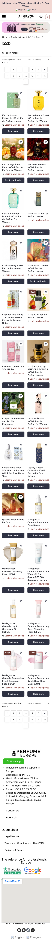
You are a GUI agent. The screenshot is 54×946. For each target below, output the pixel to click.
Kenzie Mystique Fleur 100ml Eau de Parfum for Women (12, 167)
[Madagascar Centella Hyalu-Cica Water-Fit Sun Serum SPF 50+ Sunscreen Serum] (38, 553)
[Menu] (6, 16)
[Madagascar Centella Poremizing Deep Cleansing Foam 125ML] (38, 608)
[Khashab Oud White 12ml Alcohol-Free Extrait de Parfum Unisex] (13, 299)
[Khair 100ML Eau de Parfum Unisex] (38, 198)
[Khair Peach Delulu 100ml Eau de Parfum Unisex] (38, 250)
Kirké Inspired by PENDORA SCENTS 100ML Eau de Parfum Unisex (37, 370)
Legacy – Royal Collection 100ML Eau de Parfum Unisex (36, 471)
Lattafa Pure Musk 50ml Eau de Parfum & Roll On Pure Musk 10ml (13, 471)
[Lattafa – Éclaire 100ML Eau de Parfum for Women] (38, 403)
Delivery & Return (14, 850)
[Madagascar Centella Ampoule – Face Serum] (38, 504)
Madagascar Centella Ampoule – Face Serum (37, 522)
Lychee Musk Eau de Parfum (13, 521)
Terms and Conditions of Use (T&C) (24, 843)
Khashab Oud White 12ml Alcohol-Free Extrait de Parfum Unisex (12, 319)
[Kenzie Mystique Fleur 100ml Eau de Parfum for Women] (13, 149)
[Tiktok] (28, 930)
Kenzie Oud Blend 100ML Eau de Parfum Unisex (36, 167)
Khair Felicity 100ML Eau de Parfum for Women (13, 268)
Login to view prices (14, 125)
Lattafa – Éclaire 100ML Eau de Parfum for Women (37, 421)
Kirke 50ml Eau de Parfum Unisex (37, 316)
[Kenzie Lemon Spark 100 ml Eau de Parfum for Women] (38, 100)
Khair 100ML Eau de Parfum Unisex (37, 215)
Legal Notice (11, 836)
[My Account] (41, 17)
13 (32, 76)
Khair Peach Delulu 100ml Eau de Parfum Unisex (37, 268)
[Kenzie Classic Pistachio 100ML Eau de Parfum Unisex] (13, 100)
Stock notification (13, 180)
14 (38, 76)
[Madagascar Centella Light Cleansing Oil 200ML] (13, 608)
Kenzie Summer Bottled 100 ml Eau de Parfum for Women (12, 217)
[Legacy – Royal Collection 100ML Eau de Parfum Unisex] (38, 452)
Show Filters (12, 53)
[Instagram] (33, 930)
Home (5, 37)
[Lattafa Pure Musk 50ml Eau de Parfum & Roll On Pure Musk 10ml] (13, 452)
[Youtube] (24, 930)
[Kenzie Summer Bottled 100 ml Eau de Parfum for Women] (13, 198)
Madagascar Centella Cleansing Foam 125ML (12, 571)
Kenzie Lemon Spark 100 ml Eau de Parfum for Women (38, 118)
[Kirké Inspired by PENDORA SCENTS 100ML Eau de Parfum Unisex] (38, 351)
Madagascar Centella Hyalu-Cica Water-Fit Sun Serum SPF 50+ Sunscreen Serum (38, 574)
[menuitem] (20, 10)
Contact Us (12, 810)
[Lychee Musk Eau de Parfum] (13, 504)
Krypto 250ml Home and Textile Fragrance (13, 421)
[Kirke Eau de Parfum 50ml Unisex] (13, 351)
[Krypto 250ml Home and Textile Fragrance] (13, 403)
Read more (13, 131)
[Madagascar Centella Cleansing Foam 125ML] (13, 553)
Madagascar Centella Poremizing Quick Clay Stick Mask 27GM (38, 679)
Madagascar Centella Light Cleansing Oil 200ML (9, 627)
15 (45, 76)
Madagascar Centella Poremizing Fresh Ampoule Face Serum (13, 679)
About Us (11, 817)
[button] (47, 17)
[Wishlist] (20, 93)
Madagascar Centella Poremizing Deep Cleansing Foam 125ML (38, 627)
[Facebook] (19, 930)
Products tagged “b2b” (22, 37)
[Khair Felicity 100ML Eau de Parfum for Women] (13, 250)
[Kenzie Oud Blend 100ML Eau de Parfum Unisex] (38, 149)
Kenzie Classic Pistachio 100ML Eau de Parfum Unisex (13, 118)
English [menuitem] (19, 937)
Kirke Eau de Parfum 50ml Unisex (13, 368)
